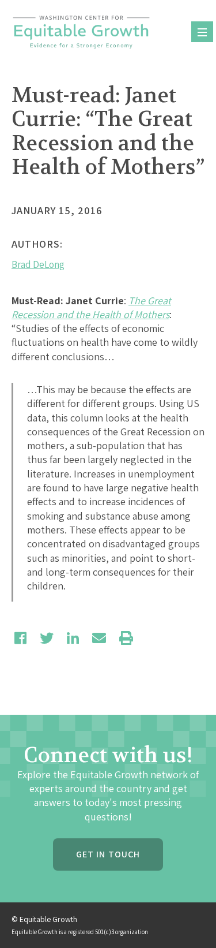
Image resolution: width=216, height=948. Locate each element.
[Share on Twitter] (47, 638)
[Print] (126, 638)
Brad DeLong (38, 264)
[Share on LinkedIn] (73, 638)
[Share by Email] (99, 638)
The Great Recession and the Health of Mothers (91, 307)
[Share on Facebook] (20, 638)
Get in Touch (108, 854)
